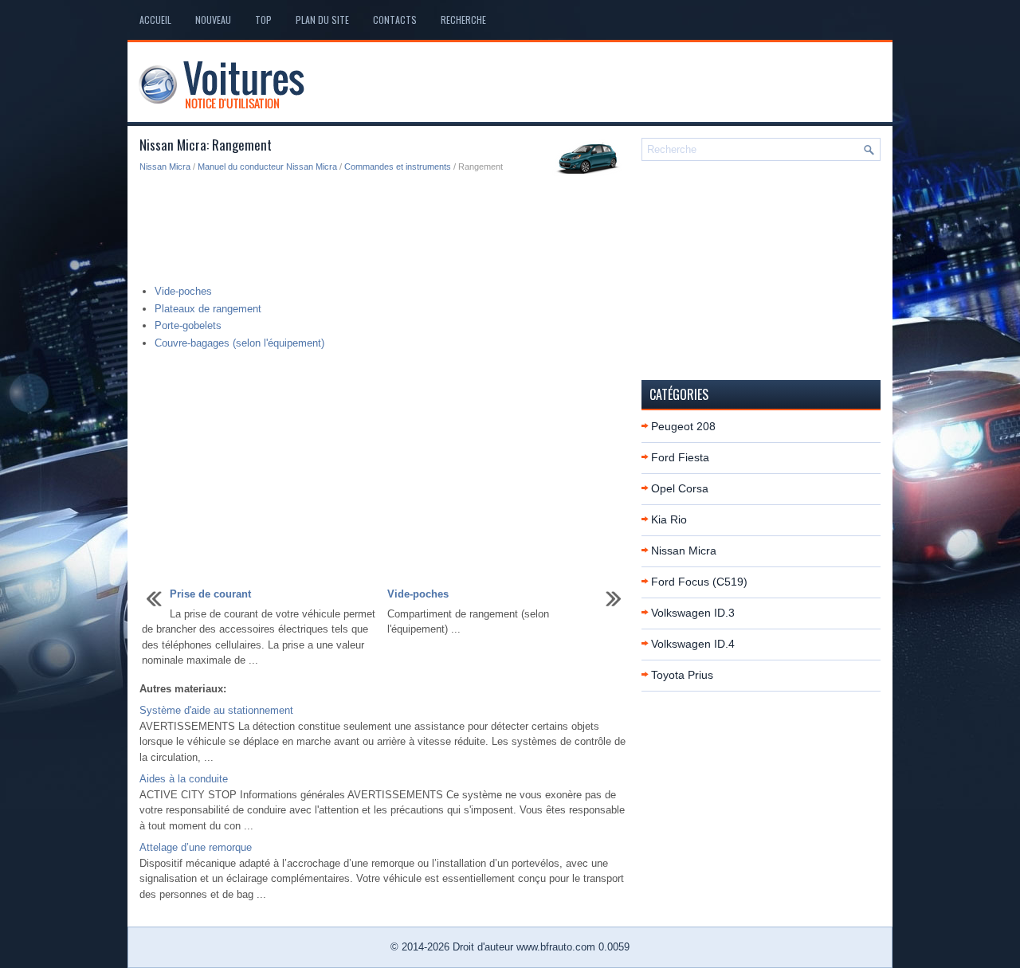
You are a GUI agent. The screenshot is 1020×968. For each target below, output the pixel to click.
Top (263, 19)
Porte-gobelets (188, 325)
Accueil (155, 19)
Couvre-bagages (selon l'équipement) (239, 343)
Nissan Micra (164, 166)
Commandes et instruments (397, 166)
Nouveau (213, 19)
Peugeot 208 (683, 426)
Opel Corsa (679, 488)
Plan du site (322, 19)
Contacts (395, 19)
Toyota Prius (682, 674)
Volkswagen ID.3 (693, 612)
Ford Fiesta (680, 457)
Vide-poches (183, 291)
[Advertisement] (384, 229)
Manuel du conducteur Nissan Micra (267, 166)
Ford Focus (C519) (699, 581)
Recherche (463, 19)
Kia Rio (669, 519)
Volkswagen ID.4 (693, 643)
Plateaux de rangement (208, 309)
